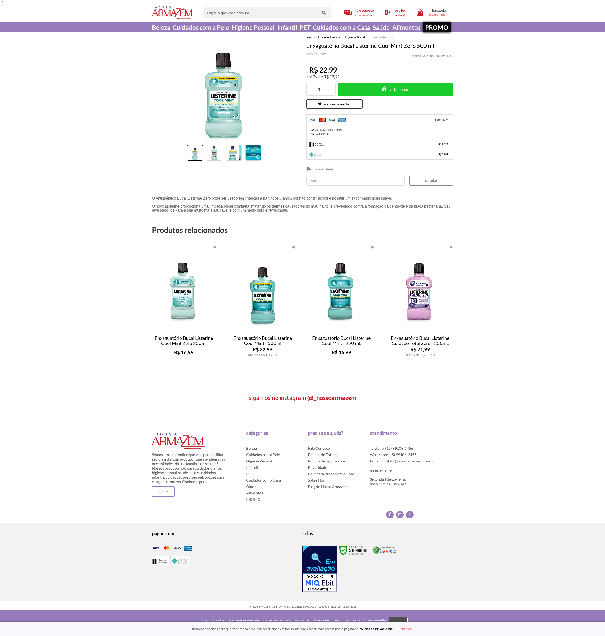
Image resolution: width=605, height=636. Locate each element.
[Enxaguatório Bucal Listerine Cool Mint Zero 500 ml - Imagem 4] (253, 153)
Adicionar (193, 378)
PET (249, 473)
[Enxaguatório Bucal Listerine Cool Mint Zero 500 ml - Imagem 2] (214, 153)
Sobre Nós (316, 480)
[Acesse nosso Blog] (410, 514)
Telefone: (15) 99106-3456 (391, 448)
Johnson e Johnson (438, 55)
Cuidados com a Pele (263, 454)
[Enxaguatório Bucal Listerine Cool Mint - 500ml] (262, 314)
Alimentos (254, 493)
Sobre (163, 491)
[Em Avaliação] (319, 569)
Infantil (252, 467)
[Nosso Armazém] (172, 12)
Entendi (406, 629)
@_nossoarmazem (331, 398)
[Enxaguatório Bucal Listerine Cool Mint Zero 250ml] (184, 314)
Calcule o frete (323, 169)
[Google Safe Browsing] (384, 550)
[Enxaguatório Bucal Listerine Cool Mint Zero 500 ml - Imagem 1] (195, 153)
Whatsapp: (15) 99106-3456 (393, 454)
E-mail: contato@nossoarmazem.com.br (402, 461)
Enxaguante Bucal (382, 37)
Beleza (251, 448)
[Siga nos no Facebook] (390, 514)
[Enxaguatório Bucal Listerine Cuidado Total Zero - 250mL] (420, 314)
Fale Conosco (319, 448)
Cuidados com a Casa (263, 480)
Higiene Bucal (355, 37)
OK (431, 180)
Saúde (251, 486)
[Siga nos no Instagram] (400, 514)
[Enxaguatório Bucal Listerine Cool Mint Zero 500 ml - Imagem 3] (234, 153)
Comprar (395, 89)
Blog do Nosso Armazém (328, 486)
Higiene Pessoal (329, 37)
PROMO (253, 499)
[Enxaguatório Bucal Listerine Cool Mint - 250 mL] (341, 314)
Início (310, 37)
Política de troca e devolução (331, 473)
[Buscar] (324, 12)
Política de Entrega (323, 454)
